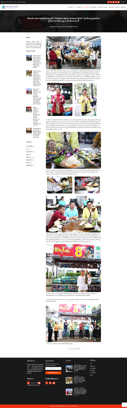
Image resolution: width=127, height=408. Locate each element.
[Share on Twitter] (71, 349)
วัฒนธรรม (79, 7)
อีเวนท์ (27, 163)
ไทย (122, 2)
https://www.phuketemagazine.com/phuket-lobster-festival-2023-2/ (74, 302)
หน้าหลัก (70, 7)
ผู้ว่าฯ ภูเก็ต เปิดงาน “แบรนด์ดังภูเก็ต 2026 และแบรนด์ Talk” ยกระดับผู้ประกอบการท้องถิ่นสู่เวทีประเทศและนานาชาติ (80, 368)
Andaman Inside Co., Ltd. (64, 406)
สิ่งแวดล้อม (93, 7)
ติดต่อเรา (123, 7)
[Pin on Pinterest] (76, 349)
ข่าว (75, 7)
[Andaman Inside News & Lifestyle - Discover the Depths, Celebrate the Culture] (14, 7)
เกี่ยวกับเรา (117, 7)
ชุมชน (105, 7)
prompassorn (72, 27)
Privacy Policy (74, 406)
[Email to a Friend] (73, 349)
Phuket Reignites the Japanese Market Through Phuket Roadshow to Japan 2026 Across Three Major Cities (37, 133)
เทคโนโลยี (110, 7)
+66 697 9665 (34, 382)
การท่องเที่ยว (86, 7)
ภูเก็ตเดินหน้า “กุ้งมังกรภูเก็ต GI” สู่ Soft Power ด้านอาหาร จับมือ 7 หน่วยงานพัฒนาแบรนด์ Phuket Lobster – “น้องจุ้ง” (79, 380)
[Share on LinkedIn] (79, 349)
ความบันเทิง (100, 7)
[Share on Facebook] (68, 349)
